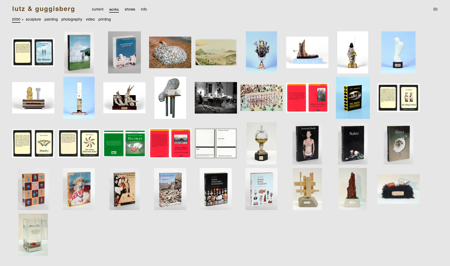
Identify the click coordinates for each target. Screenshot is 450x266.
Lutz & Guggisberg (43, 8)
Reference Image (435, 9)
